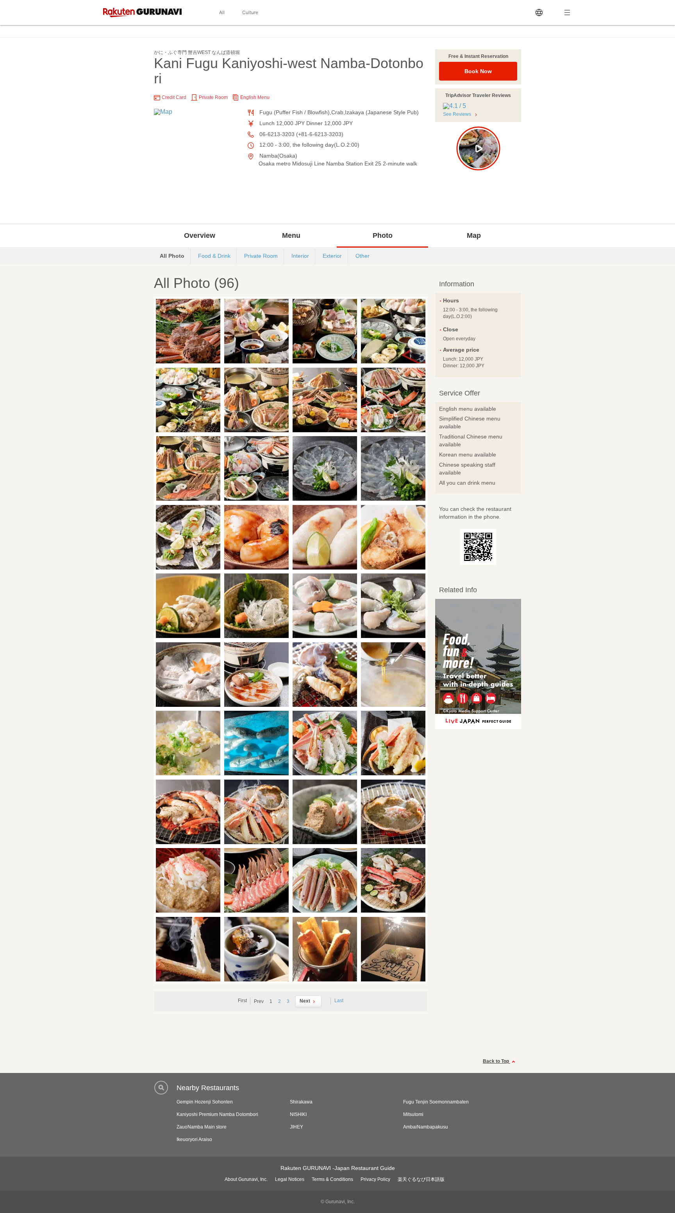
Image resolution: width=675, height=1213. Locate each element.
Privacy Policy (375, 1179)
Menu (291, 235)
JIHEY (296, 1127)
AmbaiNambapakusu (425, 1127)
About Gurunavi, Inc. (246, 1179)
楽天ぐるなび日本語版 (421, 1179)
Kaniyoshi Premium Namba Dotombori (217, 1114)
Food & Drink (214, 256)
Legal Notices (289, 1179)
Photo (383, 235)
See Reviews (457, 114)
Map (474, 235)
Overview (199, 235)
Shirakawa (301, 1102)
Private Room (261, 256)
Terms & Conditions (332, 1179)
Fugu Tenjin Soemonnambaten (436, 1102)
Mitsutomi (413, 1114)
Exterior (332, 256)
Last (338, 1000)
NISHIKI (298, 1114)
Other (362, 256)
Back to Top (496, 1061)
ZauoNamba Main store (202, 1127)
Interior (300, 256)
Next (305, 1001)
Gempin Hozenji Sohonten (205, 1102)
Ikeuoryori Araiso (194, 1139)
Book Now (478, 71)
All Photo (172, 256)
